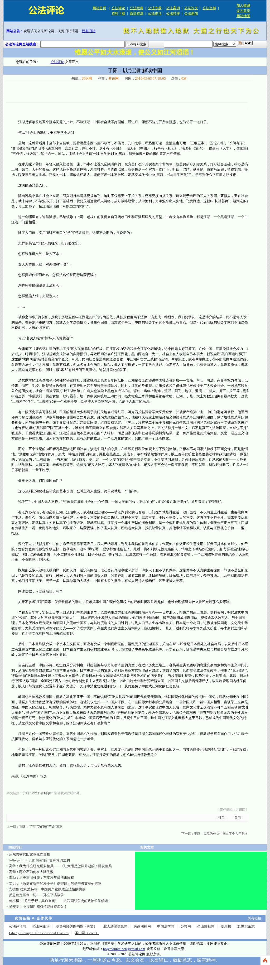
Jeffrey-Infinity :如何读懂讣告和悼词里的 (39, 860)
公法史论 (155, 13)
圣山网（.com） (87, 933)
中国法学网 (165, 926)
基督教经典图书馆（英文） (76, 926)
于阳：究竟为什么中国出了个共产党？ (221, 834)
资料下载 (118, 13)
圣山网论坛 (41, 926)
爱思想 (226, 926)
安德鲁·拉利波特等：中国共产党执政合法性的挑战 (47, 889)
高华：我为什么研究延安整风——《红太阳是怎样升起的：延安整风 (60, 866)
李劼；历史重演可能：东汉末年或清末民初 (41, 878)
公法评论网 (17, 926)
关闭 (237, 817)
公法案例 (173, 8)
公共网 (186, 926)
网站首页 (99, 8)
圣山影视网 (205, 926)
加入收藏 (243, 5)
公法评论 (118, 8)
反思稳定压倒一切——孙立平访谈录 (36, 895)
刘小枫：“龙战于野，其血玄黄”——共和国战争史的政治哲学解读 (58, 901)
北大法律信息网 (115, 926)
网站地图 (243, 16)
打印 (221, 817)
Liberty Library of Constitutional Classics (39, 933)
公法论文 (191, 8)
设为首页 (243, 11)
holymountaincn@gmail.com (124, 949)
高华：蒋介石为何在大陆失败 (31, 872)
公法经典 (136, 8)
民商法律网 (142, 926)
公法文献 (209, 8)
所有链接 (254, 918)
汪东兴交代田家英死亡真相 (29, 854)
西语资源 (136, 13)
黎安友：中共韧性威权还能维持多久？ (38, 907)
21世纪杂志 (246, 926)
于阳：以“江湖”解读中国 (39, 793)
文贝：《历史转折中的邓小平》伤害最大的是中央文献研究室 (55, 883)
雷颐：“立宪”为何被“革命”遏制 (40, 826)
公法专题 (155, 8)
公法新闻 (191, 13)
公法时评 (173, 13)
